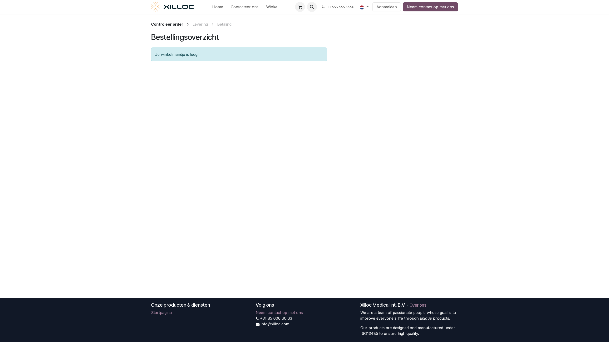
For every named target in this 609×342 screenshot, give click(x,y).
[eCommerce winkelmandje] (300, 7)
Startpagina (161, 312)
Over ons (417, 305)
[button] (312, 7)
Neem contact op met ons (430, 7)
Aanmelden (386, 7)
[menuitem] (217, 7)
